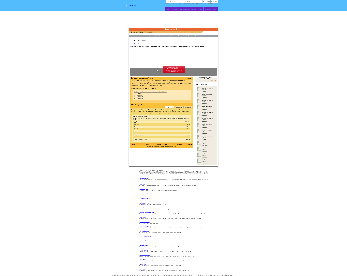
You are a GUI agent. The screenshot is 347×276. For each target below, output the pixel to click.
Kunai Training (143, 240)
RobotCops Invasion (145, 222)
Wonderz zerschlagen (145, 226)
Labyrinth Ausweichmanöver (147, 212)
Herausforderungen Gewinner (190, 36)
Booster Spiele (163, 36)
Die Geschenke (184, 9)
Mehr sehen (214, 80)
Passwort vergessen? (191, 3)
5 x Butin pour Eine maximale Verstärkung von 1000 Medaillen (150, 92)
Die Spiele (174, 9)
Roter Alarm (143, 259)
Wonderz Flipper (144, 189)
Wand (200, 9)
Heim (167, 9)
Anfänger (188, 107)
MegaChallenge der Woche (175, 36)
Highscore (170, 107)
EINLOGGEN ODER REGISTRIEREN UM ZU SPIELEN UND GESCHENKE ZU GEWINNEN (174, 69)
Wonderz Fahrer (144, 250)
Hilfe (214, 9)
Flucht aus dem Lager (145, 255)
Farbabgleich (143, 217)
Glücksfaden (143, 264)
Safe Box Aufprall (144, 178)
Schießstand (143, 269)
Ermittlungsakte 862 (145, 198)
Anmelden (214, 1)
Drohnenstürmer (144, 245)
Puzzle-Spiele (137, 43)
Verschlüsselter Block (145, 207)
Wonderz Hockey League (146, 236)
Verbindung (206, 1)
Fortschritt (179, 107)
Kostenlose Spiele (137, 32)
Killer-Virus (142, 184)
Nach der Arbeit (144, 193)
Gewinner (208, 9)
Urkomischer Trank (144, 203)
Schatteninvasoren (144, 231)
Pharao (193, 9)
